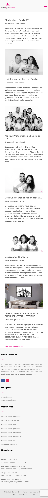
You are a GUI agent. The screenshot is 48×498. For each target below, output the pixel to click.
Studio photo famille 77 (17, 20)
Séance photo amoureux (11, 436)
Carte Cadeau (6, 397)
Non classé (20, 24)
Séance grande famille (10, 420)
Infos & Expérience (8, 400)
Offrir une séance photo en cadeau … (23, 197)
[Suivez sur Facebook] (3, 380)
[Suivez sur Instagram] (7, 380)
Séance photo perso (9, 424)
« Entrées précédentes (14, 346)
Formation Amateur (9, 445)
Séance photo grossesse (10, 428)
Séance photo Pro (8, 440)
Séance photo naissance (11, 433)
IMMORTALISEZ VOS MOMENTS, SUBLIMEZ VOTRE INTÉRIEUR (22, 315)
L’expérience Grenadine (16, 257)
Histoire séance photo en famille (21, 79)
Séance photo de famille (11, 416)
